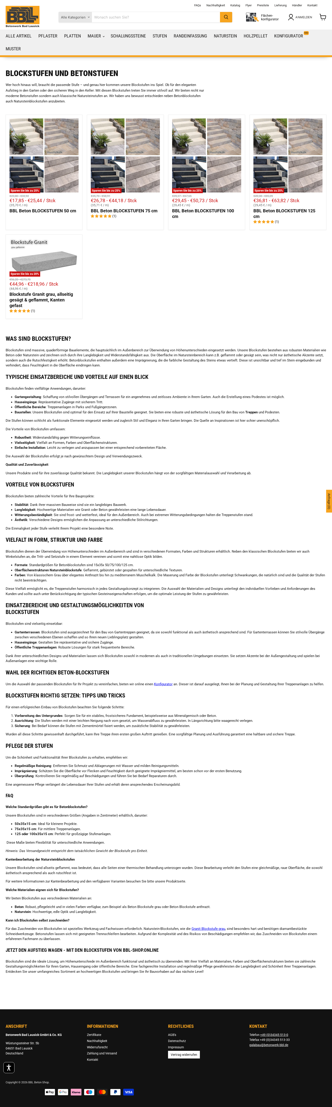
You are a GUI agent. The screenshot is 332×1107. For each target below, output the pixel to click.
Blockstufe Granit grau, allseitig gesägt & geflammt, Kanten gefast (41, 300)
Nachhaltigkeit (215, 5)
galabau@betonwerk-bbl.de (268, 1045)
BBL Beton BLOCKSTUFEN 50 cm (42, 210)
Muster (13, 48)
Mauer (95, 36)
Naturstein (225, 36)
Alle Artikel (19, 36)
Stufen (160, 36)
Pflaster (47, 36)
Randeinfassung (190, 36)
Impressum (176, 1047)
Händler (297, 5)
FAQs (197, 5)
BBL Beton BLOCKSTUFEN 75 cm (124, 210)
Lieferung (280, 5)
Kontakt (312, 5)
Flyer (248, 5)
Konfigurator (288, 36)
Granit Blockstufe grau (208, 929)
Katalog (235, 5)
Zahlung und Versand (102, 1053)
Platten (72, 36)
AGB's (172, 1035)
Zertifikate (94, 1035)
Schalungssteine (128, 36)
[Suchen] (226, 17)
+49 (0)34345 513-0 (274, 1035)
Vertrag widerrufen (184, 1054)
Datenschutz (177, 1041)
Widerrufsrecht (97, 1047)
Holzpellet (255, 36)
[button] (8, 1067)
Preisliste (263, 5)
